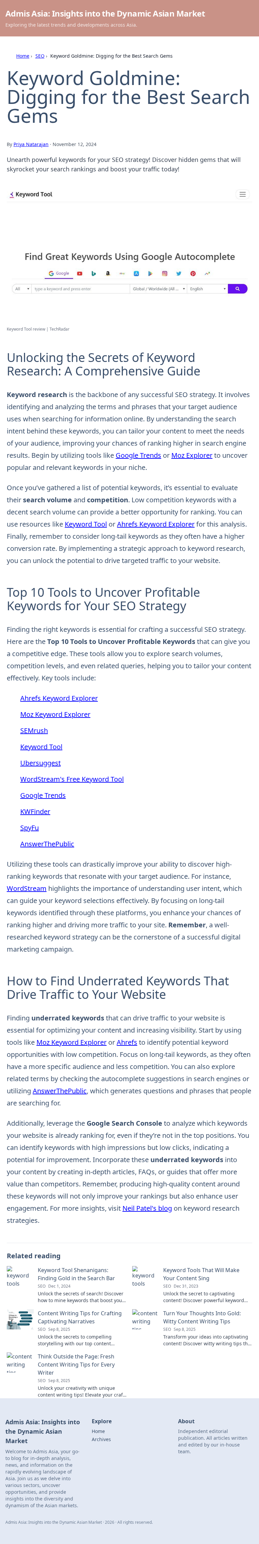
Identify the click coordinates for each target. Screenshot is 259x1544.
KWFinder (35, 811)
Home (22, 56)
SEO (40, 56)
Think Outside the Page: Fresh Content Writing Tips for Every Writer (76, 1364)
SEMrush (34, 730)
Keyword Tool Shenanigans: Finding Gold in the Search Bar (76, 1274)
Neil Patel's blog (147, 1208)
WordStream (27, 888)
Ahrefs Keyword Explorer (156, 524)
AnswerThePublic (47, 843)
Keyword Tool (86, 524)
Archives (101, 1439)
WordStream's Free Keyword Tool (72, 779)
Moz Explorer (191, 455)
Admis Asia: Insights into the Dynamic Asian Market (105, 13)
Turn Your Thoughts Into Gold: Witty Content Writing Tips (202, 1317)
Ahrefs (127, 1042)
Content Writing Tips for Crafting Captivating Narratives (80, 1317)
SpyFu (29, 827)
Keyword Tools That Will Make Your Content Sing (201, 1274)
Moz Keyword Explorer (55, 714)
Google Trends (138, 455)
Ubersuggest (40, 762)
